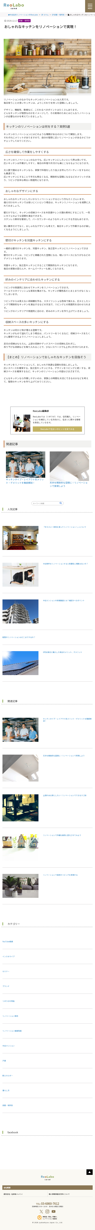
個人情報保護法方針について (59, 1194)
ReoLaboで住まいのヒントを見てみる (57, 429)
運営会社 (13, 1194)
